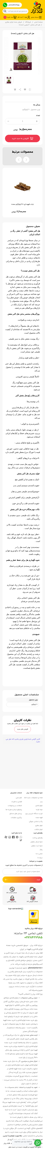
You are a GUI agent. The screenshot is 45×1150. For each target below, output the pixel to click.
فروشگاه (28, 22)
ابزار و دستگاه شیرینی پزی (33, 814)
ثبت (38, 880)
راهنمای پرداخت (37, 838)
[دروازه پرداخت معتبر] (34, 917)
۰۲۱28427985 (13, 5)
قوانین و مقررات (16, 802)
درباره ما (40, 858)
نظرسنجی (19, 798)
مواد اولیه (39, 810)
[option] (22, 55)
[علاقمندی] (25, 89)
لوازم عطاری (38, 826)
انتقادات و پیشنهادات (15, 806)
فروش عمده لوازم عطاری (13, 22)
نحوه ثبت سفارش (36, 846)
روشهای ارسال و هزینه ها (14, 810)
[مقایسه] (30, 89)
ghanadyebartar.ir (35, 968)
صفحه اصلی (38, 22)
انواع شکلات (38, 830)
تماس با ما (39, 854)
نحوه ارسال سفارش (36, 842)
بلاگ (41, 850)
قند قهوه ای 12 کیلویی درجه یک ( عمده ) (22, 204)
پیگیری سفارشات (16, 818)
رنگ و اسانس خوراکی (35, 822)
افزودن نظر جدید (22, 729)
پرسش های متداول (15, 814)
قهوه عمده (39, 818)
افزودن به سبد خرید (20, 138)
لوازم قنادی (39, 806)
